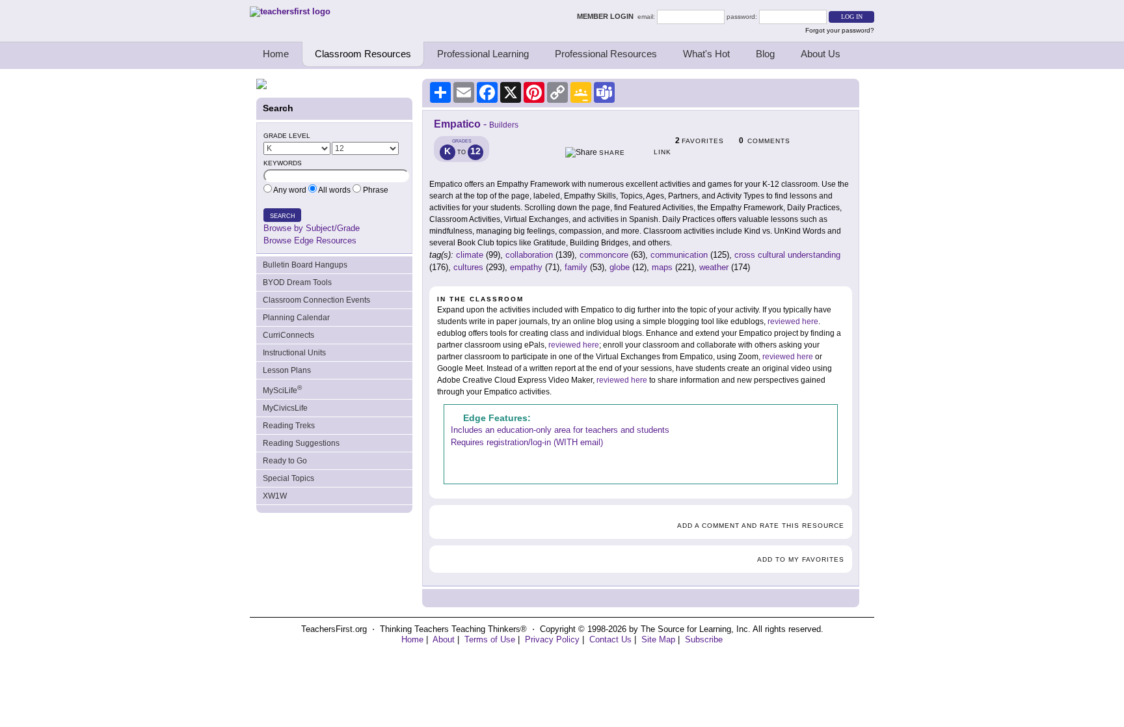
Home (276, 53)
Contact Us (610, 639)
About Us (820, 53)
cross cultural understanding (787, 255)
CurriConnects (288, 335)
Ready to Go (285, 460)
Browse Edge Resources (309, 240)
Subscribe (704, 639)
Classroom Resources (363, 53)
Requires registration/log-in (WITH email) (527, 442)
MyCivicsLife (285, 408)
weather (714, 267)
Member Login (607, 16)
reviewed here (793, 321)
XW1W (275, 496)
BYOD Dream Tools (297, 282)
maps (662, 267)
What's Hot (706, 53)
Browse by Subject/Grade (311, 228)
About (444, 639)
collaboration (529, 255)
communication (679, 255)
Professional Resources (606, 53)
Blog (765, 53)
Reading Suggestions (301, 443)
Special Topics (288, 478)
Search (282, 216)
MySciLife (282, 389)
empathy (526, 267)
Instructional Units (294, 352)
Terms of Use (489, 639)
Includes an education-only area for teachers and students (560, 430)
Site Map (658, 639)
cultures (468, 267)
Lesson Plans (287, 370)
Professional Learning (483, 53)
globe (619, 267)
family (576, 267)
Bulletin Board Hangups (305, 264)
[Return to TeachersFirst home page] (290, 11)
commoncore (604, 255)
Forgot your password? (839, 30)
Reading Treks (289, 425)
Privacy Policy (552, 639)
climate (469, 255)
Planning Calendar (296, 317)
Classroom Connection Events (316, 300)
